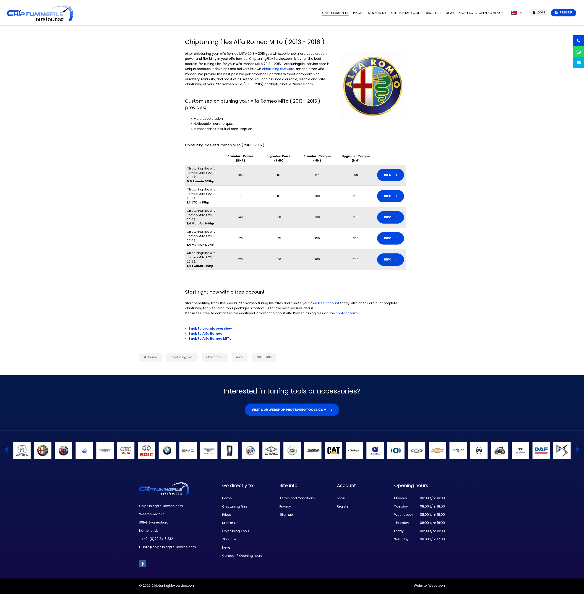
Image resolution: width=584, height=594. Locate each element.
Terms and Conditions (297, 498)
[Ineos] (499, 450)
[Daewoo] (42, 450)
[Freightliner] (250, 450)
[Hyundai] (479, 450)
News (450, 12)
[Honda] (416, 450)
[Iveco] (562, 450)
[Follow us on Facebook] (142, 563)
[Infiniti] (520, 450)
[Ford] (229, 450)
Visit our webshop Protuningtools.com (289, 409)
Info (387, 175)
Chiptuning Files (335, 12)
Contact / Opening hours (481, 12)
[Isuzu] (541, 450)
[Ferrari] (188, 450)
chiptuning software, (278, 69)
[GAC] (271, 450)
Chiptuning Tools (406, 12)
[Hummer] (458, 450)
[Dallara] (63, 450)
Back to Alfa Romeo (205, 333)
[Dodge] (125, 450)
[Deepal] (84, 450)
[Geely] (333, 450)
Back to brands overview (210, 328)
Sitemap (286, 514)
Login (341, 498)
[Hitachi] (375, 450)
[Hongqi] (437, 450)
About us (433, 12)
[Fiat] (209, 450)
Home (227, 498)
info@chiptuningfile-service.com (169, 547)
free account (328, 303)
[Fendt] (167, 450)
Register (343, 506)
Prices (358, 12)
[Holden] (395, 450)
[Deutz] (105, 450)
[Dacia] (22, 450)
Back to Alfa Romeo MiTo (210, 338)
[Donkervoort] (146, 450)
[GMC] (292, 450)
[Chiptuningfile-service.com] (161, 13)
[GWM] (312, 450)
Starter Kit (377, 12)
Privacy (285, 506)
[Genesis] (354, 450)
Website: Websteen (429, 585)
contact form (347, 313)
